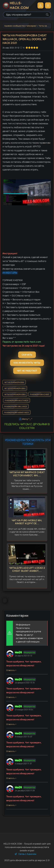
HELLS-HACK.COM (19, 5)
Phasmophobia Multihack (16, 400)
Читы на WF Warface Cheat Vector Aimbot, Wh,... (27, 474)
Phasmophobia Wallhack (15, 406)
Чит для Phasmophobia (14, 388)
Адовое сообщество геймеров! (20, 25)
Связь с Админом (27, 853)
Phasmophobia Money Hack (16, 412)
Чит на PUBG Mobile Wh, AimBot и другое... (27, 522)
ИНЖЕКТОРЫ (10, 272)
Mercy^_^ (27, 418)
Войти (41, 5)
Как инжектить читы (27, 362)
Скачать (27, 354)
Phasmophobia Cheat (39, 394)
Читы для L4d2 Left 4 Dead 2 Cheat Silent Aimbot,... (27, 569)
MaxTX (18, 652)
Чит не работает (27, 370)
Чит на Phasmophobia (14, 382)
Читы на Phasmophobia (15, 394)
